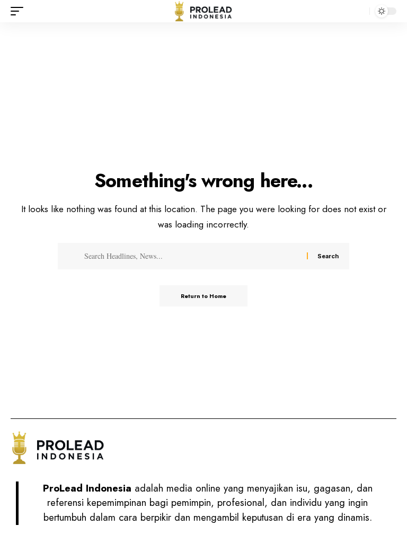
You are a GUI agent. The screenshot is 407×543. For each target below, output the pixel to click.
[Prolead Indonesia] (203, 11)
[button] (20, 11)
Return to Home (203, 296)
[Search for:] (191, 256)
